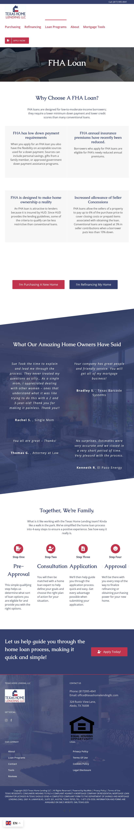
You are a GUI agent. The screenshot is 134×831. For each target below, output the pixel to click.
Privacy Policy (100, 790)
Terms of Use (114, 790)
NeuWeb (88, 790)
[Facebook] (11, 720)
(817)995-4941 (87, 691)
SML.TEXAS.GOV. (81, 802)
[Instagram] (6, 720)
